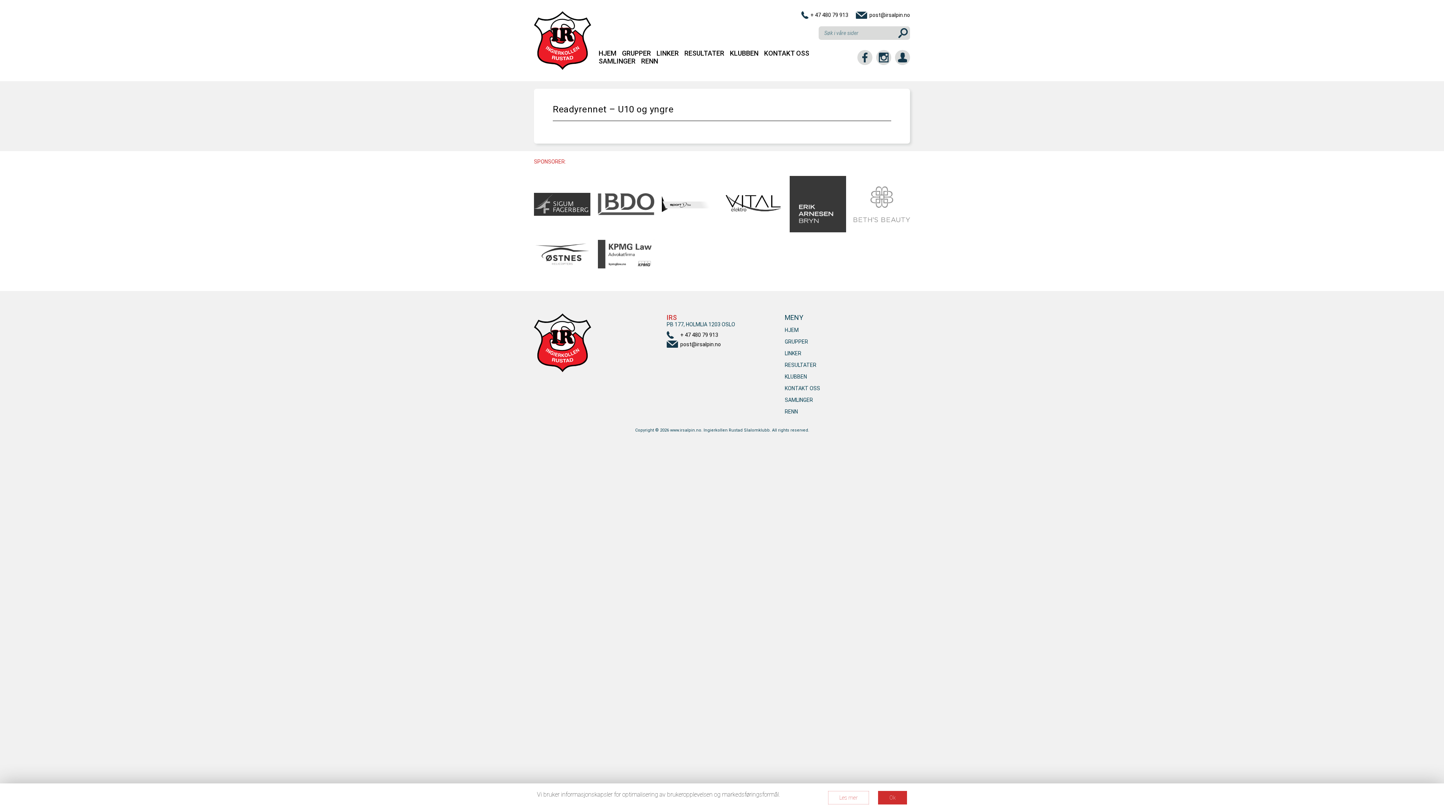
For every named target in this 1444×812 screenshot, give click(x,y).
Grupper (636, 53)
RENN (649, 61)
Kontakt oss (786, 53)
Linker (668, 53)
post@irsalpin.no (889, 15)
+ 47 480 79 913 (829, 15)
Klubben (744, 53)
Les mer (848, 798)
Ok (892, 798)
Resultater (704, 53)
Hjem (607, 53)
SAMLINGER (617, 61)
